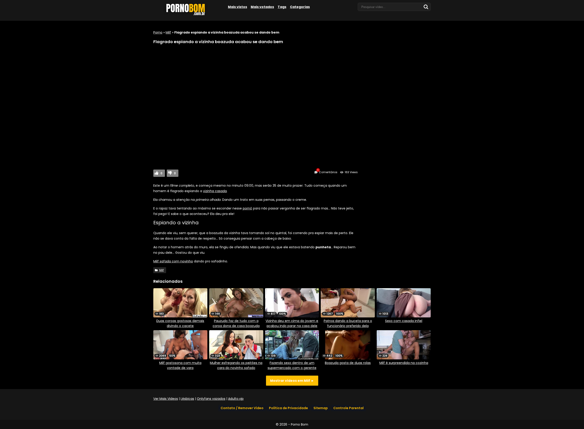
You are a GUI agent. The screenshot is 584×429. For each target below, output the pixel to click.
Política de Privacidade (288, 408)
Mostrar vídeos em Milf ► (292, 380)
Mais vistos (237, 7)
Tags (282, 7)
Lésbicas (187, 398)
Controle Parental (348, 408)
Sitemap (320, 408)
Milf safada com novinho (173, 261)
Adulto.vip (236, 398)
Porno (157, 32)
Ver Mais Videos (165, 398)
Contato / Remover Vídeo (242, 408)
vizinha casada (215, 191)
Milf (168, 32)
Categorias (300, 7)
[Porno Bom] (187, 15)
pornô (247, 208)
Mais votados (262, 7)
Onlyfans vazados (211, 398)
